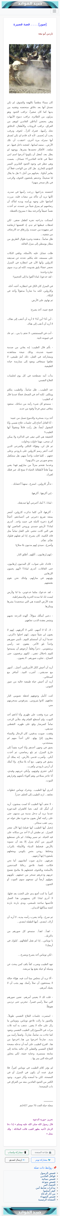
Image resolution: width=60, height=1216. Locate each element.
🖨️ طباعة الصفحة (43, 1152)
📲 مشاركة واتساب (17, 1152)
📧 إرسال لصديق (17, 1160)
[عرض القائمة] (54, 11)
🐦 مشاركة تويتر (43, 1160)
